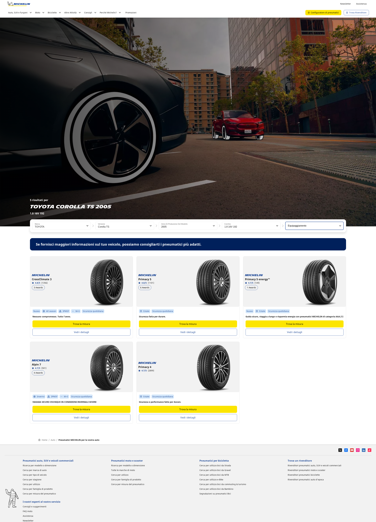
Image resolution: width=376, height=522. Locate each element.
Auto (53, 440)
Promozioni (130, 12)
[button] (87, 226)
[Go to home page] (19, 3)
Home (44, 440)
